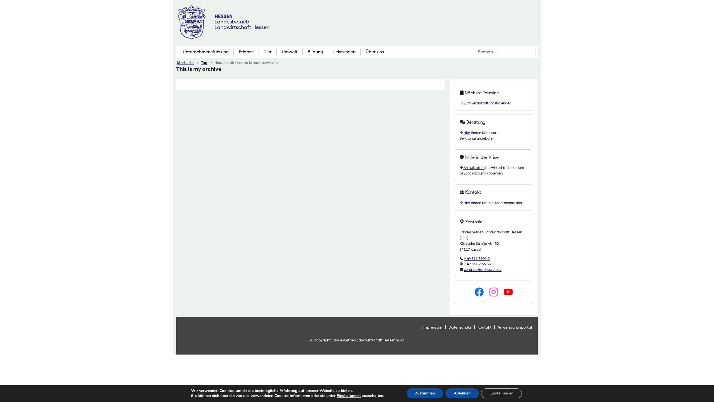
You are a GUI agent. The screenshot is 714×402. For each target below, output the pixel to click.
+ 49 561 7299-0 (477, 259)
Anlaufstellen (473, 168)
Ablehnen (462, 393)
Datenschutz (459, 327)
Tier (268, 51)
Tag (204, 63)
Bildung (315, 51)
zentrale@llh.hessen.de (482, 269)
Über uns (375, 51)
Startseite (185, 63)
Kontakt (484, 327)
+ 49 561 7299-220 (479, 264)
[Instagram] (493, 292)
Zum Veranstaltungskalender (487, 103)
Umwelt (290, 51)
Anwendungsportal (515, 327)
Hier (466, 133)
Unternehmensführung (206, 51)
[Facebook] (479, 292)
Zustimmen (425, 393)
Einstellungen (349, 395)
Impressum (432, 327)
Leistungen (344, 51)
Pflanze (246, 51)
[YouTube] (508, 292)
